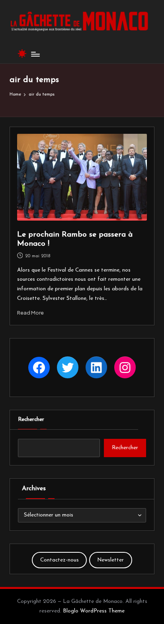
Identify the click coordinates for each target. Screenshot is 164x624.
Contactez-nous (59, 560)
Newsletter (110, 560)
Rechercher (31, 419)
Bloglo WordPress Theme (94, 611)
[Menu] (35, 54)
